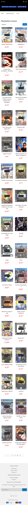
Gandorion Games (14, 499)
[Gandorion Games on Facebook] (11, 496)
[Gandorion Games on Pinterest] (13, 496)
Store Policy (14, 468)
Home (2, 13)
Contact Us (14, 472)
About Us (14, 479)
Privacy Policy (14, 470)
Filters (24, 24)
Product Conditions (14, 477)
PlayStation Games (10, 13)
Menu (4, 1)
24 (20, 455)
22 (14, 455)
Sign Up (24, 489)
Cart (26, 1)
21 (12, 455)
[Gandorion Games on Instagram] (16, 496)
